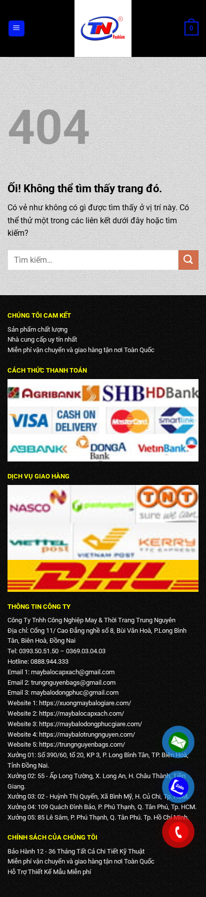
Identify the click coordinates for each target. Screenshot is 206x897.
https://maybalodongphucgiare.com (89, 724)
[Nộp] (188, 260)
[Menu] (16, 28)
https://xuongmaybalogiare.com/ (85, 703)
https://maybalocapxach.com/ (81, 713)
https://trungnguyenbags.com (80, 744)
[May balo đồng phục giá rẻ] (103, 28)
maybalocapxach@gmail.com (72, 672)
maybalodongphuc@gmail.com (74, 692)
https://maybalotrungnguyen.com (85, 734)
